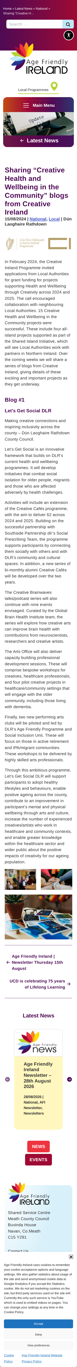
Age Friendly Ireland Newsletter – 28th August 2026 (38, 1075)
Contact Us (18, 1251)
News (38, 1146)
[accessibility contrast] (69, 35)
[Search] (68, 24)
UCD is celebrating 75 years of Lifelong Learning (37, 984)
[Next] (69, 1079)
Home (7, 8)
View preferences (38, 1345)
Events (38, 1159)
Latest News (23, 8)
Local (54, 218)
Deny (38, 1334)
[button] (71, 1257)
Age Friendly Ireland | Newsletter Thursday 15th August (37, 962)
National (42, 8)
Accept (38, 1323)
